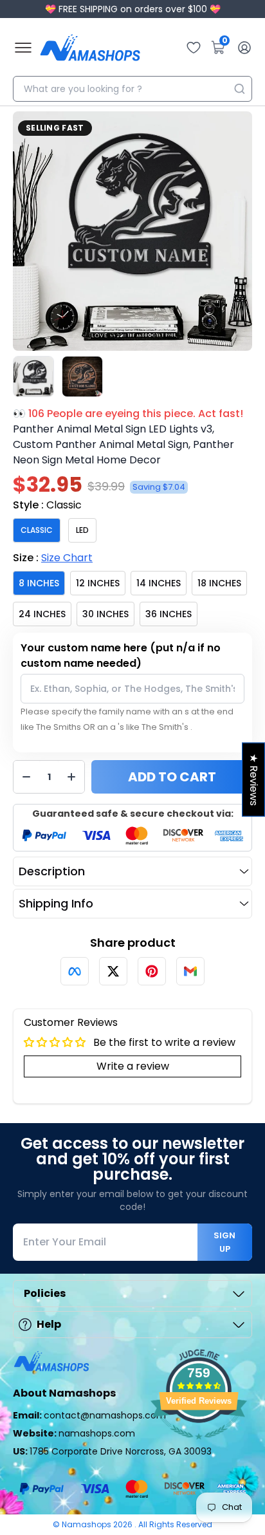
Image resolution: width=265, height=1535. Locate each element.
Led (82, 530)
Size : (53, 557)
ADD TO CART (172, 777)
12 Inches (98, 583)
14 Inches (158, 583)
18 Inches (219, 583)
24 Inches (42, 614)
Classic (37, 530)
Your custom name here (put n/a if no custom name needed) (121, 655)
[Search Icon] (239, 89)
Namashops (87, 1524)
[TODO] (74, 971)
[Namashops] (90, 47)
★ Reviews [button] (253, 779)
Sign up (224, 1242)
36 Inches (168, 614)
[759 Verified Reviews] (198, 1445)
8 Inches (39, 583)
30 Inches (105, 614)
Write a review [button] (132, 1066)
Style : (47, 505)
